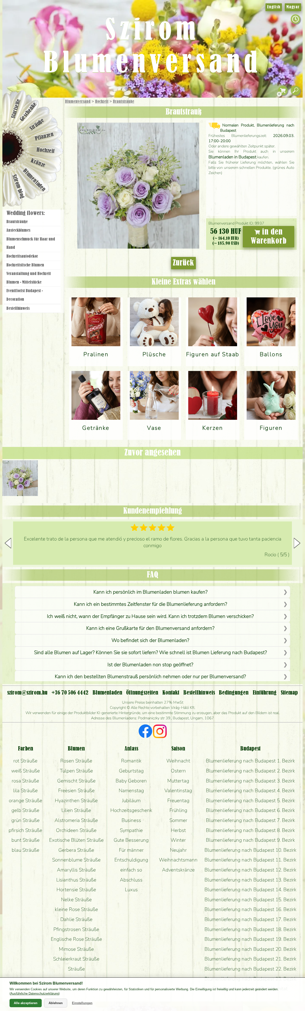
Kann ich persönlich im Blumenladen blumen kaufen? (150, 592)
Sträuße (37, 124)
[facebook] (145, 732)
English (273, 7)
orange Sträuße (25, 800)
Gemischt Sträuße (76, 780)
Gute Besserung (131, 840)
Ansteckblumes (18, 230)
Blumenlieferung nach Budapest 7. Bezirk (250, 820)
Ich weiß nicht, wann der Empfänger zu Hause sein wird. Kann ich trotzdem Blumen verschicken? (150, 616)
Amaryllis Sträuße (76, 869)
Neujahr (178, 850)
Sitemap (289, 693)
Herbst (178, 830)
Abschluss (131, 879)
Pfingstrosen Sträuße (76, 929)
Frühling (178, 810)
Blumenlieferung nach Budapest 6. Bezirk (250, 810)
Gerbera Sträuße (76, 850)
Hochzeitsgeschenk (131, 810)
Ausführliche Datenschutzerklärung (34, 993)
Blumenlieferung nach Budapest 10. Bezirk (250, 850)
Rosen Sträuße (76, 760)
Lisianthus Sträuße (76, 879)
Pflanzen (44, 136)
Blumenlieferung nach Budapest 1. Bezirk (250, 760)
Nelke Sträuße (76, 899)
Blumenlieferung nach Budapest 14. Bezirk (250, 889)
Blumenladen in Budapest (232, 157)
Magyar (293, 7)
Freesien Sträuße (76, 790)
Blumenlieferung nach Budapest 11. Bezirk (250, 859)
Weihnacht (178, 760)
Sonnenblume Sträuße (76, 859)
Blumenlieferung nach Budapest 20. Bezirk (250, 949)
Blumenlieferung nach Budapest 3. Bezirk (250, 780)
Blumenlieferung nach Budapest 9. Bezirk (250, 840)
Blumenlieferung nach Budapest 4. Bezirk (250, 790)
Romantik (131, 760)
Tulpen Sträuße (76, 770)
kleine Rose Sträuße (76, 909)
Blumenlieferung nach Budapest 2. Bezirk (250, 770)
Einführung (265, 693)
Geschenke (28, 111)
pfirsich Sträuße (25, 830)
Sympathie (131, 830)
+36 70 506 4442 (69, 693)
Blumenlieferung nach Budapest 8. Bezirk (250, 830)
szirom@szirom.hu (27, 693)
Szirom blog (18, 186)
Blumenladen (34, 180)
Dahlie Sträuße (76, 919)
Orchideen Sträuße (76, 830)
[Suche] (295, 90)
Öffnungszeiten (142, 693)
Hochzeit (101, 102)
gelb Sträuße (25, 810)
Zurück (183, 263)
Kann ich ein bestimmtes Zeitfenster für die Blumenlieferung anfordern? (150, 604)
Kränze (38, 163)
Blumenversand (78, 102)
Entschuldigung (131, 859)
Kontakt (170, 693)
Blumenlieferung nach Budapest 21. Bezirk (250, 959)
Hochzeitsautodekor (22, 256)
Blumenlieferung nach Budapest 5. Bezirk (250, 800)
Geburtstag (131, 770)
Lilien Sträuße (76, 810)
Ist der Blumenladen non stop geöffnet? (150, 664)
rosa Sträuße (25, 780)
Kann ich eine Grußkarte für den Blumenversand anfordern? (150, 628)
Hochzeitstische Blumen (25, 265)
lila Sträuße (25, 790)
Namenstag (131, 790)
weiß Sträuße (25, 770)
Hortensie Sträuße (76, 889)
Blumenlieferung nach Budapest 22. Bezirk (250, 969)
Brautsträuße (123, 102)
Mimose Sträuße (76, 949)
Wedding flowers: (25, 213)
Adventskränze (178, 869)
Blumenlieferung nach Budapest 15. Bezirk (250, 899)
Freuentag (178, 800)
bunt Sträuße (25, 840)
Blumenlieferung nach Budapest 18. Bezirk (250, 929)
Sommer (178, 820)
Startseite (15, 108)
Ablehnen (56, 1003)
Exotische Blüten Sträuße (76, 840)
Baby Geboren (131, 780)
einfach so (131, 869)
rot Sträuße (25, 760)
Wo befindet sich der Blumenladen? (150, 640)
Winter (178, 840)
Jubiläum (131, 800)
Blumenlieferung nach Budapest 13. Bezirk (250, 879)
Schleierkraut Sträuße (76, 959)
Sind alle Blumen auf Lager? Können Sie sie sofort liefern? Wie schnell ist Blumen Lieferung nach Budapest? (150, 652)
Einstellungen (82, 1003)
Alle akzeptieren (25, 1003)
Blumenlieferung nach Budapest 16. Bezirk (250, 909)
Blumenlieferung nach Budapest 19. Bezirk (250, 939)
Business (131, 820)
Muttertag (178, 780)
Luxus (131, 889)
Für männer (131, 850)
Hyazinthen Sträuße (76, 800)
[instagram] (159, 732)
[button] (297, 543)
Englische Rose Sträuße (76, 939)
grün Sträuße (25, 820)
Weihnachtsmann (178, 859)
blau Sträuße (25, 850)
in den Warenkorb (269, 236)
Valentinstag (178, 790)
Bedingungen (234, 693)
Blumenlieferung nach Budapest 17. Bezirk (250, 919)
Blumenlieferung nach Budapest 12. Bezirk (250, 869)
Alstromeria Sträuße (76, 820)
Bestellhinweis (18, 308)
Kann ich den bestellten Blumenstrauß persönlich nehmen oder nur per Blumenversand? (150, 676)
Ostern (178, 770)
